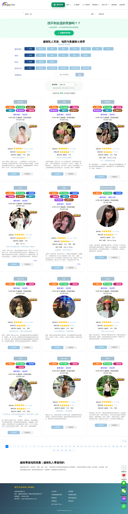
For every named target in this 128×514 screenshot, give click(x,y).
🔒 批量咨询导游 (64, 33)
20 (81, 446)
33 (58, 450)
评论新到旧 (52, 68)
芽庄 (85, 49)
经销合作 (71, 501)
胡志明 (41, 49)
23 (93, 446)
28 (113, 446)
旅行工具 (104, 4)
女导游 (41, 61)
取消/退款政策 (72, 498)
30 (121, 446)
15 (62, 446)
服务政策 (54, 498)
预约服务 (95, 4)
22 (89, 446)
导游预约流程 (72, 494)
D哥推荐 (70, 491)
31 (125, 446)
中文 (40, 55)
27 (109, 446)
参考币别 (54, 84)
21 (85, 446)
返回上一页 (28, 14)
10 (42, 446)
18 (74, 446)
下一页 (124, 441)
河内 (52, 49)
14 (58, 446)
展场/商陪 (63, 68)
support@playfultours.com (29, 498)
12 (50, 446)
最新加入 (41, 68)
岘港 (63, 49)
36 (70, 450)
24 (97, 446)
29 (117, 446)
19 (78, 446)
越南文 (86, 55)
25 (101, 446)
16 (66, 446)
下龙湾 (74, 49)
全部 (30, 49)
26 (105, 446)
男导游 (52, 61)
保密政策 (54, 501)
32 (54, 450)
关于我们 (54, 491)
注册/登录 (122, 4)
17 (70, 446)
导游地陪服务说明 (56, 494)
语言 (67, 4)
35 (66, 450)
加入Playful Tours (56, 504)
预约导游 (60, 4)
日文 (63, 55)
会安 (97, 49)
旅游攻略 (114, 4)
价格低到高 (74, 68)
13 (54, 446)
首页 (92, 14)
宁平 (108, 49)
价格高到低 (86, 68)
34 (62, 450)
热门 (30, 68)
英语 (52, 55)
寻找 (79, 75)
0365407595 (25, 496)
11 (46, 446)
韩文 (74, 55)
